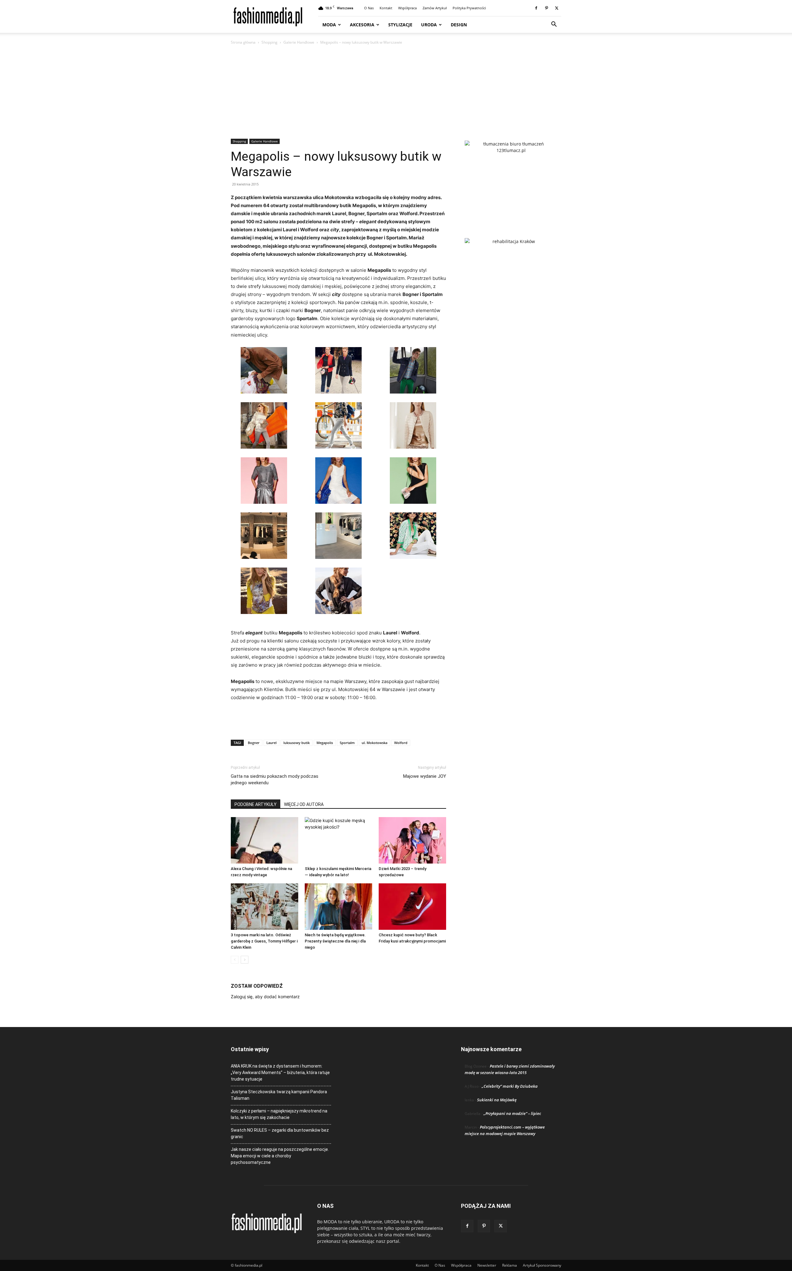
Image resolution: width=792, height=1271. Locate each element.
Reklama (509, 1265)
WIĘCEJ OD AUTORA (304, 804)
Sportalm (347, 742)
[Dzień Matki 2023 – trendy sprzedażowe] (412, 840)
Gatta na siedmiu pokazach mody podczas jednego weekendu (274, 779)
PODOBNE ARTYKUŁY (256, 804)
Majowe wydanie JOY (424, 776)
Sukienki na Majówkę (497, 1100)
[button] (553, 25)
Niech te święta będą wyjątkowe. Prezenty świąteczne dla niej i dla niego (335, 941)
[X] (556, 8)
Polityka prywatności (469, 8)
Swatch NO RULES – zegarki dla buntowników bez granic (280, 1133)
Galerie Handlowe (298, 42)
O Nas (369, 8)
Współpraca (407, 8)
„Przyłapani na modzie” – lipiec (512, 1113)
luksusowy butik (296, 742)
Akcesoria (362, 25)
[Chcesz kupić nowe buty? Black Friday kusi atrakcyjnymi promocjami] (412, 906)
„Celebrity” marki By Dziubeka (510, 1086)
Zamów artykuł (435, 8)
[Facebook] (536, 8)
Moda (329, 25)
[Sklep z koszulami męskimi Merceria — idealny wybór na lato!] (338, 840)
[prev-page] (235, 960)
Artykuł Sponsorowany (542, 1265)
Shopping (269, 42)
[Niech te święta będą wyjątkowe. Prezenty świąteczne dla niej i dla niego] (338, 906)
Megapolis (324, 742)
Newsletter (486, 1265)
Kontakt (386, 8)
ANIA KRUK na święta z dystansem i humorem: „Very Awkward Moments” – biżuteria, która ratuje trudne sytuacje (280, 1073)
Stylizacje (400, 25)
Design (459, 25)
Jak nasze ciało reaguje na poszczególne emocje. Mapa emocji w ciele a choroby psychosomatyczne (280, 1156)
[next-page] (244, 960)
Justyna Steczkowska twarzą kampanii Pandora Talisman (279, 1095)
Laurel (271, 742)
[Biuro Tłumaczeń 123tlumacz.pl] (511, 179)
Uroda (429, 25)
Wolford (400, 742)
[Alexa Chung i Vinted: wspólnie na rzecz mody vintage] (264, 840)
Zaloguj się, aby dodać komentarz (265, 996)
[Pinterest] (546, 8)
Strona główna (243, 42)
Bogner (254, 742)
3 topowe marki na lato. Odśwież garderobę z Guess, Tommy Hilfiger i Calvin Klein (264, 941)
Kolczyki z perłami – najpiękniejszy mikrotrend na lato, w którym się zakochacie (279, 1114)
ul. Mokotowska (374, 742)
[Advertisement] (396, 92)
